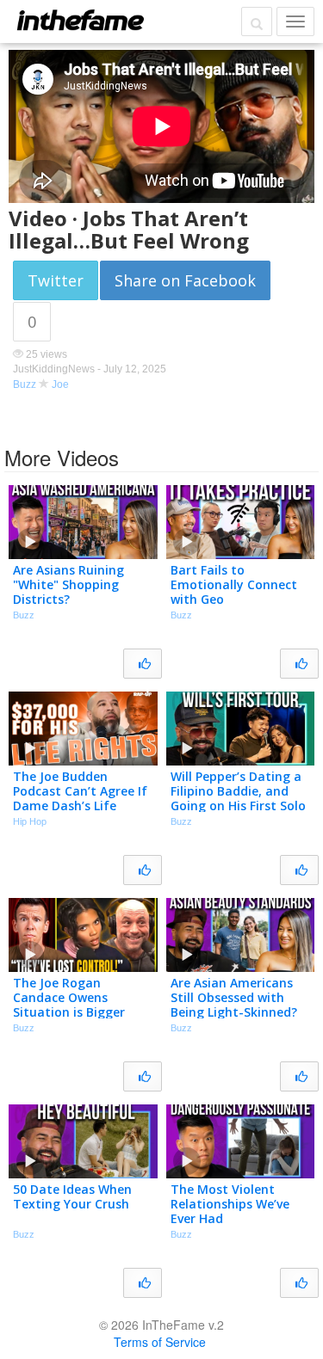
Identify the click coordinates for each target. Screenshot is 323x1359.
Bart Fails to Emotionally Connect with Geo (234, 584)
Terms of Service (160, 1341)
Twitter (56, 280)
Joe (60, 384)
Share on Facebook (185, 280)
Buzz (24, 384)
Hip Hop (30, 821)
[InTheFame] (80, 20)
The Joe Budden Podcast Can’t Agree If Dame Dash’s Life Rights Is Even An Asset (82, 797)
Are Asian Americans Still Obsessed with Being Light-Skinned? (234, 997)
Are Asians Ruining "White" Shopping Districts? (68, 584)
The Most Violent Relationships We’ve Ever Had (230, 1204)
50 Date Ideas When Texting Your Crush (72, 1196)
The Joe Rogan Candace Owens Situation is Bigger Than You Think (69, 1004)
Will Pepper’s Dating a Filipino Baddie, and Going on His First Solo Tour (238, 797)
